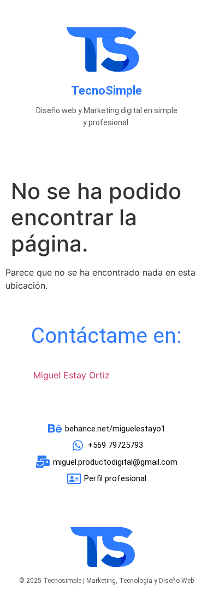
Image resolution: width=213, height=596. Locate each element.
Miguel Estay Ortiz (71, 375)
